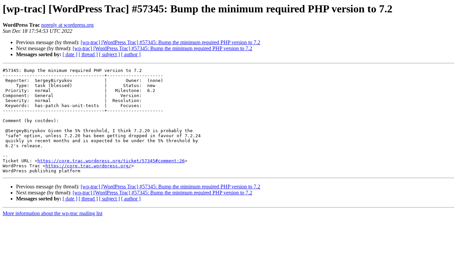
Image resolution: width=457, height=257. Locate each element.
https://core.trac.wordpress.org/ (88, 165)
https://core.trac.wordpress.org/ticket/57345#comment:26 (111, 160)
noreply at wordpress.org (67, 25)
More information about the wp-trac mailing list (52, 213)
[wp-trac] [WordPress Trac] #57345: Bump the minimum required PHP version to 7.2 (170, 42)
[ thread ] (88, 54)
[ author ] (131, 54)
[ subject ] (109, 54)
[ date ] (70, 54)
